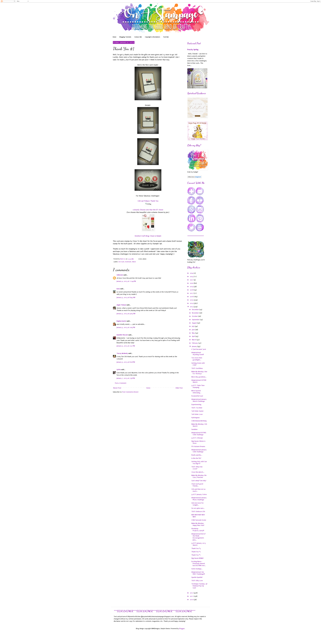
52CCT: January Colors (199, 494)
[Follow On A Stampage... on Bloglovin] (194, 177)
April (193, 336)
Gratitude (128, 262)
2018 (192, 290)
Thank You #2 (196, 552)
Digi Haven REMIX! (197, 558)
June (193, 330)
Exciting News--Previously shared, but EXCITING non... (198, 563)
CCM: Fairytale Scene (198, 520)
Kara (118, 289)
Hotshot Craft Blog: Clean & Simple (148, 236)
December (195, 310)
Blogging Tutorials (125, 37)
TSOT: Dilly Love (197, 581)
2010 (192, 600)
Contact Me (138, 37)
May (193, 333)
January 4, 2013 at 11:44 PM (126, 281)
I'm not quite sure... (198, 508)
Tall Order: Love (197, 414)
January (194, 346)
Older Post (179, 388)
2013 (192, 307)
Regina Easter (121, 321)
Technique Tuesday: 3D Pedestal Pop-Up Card (199, 586)
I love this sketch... (197, 472)
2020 (192, 283)
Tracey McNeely (122, 353)
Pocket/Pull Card (197, 396)
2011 (192, 596)
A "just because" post (198, 349)
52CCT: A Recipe (197, 438)
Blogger (182, 628)
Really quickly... (196, 455)
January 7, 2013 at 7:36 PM (126, 378)
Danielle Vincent (122, 335)
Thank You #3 (196, 548)
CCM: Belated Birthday (199, 421)
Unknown (120, 275)
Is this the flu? (196, 458)
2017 (192, 293)
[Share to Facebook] (144, 259)
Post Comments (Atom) (130, 392)
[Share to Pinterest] (145, 259)
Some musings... (196, 569)
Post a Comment (120, 383)
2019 (192, 286)
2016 (192, 297)
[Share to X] (142, 259)
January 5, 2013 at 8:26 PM (126, 362)
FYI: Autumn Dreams (198, 446)
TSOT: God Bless (197, 368)
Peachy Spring (192, 49)
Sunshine (194, 429)
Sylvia (119, 369)
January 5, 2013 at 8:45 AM (126, 297)
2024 (192, 273)
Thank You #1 (196, 555)
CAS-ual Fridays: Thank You (148, 201)
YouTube (166, 37)
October (195, 316)
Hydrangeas (195, 418)
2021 (192, 280)
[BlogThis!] (141, 259)
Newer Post (117, 388)
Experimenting (196, 404)
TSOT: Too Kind (196, 408)
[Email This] (139, 259)
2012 (192, 593)
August (194, 323)
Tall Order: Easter (197, 411)
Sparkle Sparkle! (196, 577)
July (193, 326)
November (195, 313)
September (196, 320)
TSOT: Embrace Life (198, 511)
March (194, 340)
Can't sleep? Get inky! (198, 481)
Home (114, 37)
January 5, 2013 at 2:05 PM (126, 327)
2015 (192, 300)
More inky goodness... (198, 377)
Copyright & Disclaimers (152, 37)
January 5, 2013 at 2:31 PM (126, 346)
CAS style (121, 262)
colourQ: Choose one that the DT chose (148, 210)
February (195, 343)
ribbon (134, 262)
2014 (192, 303)
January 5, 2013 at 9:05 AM (126, 314)
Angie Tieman (121, 305)
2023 (192, 276)
